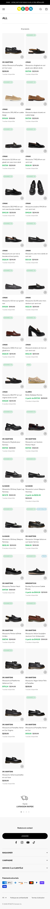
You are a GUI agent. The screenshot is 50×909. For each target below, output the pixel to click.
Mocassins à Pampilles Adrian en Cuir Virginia (13, 729)
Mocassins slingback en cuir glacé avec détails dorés (35, 66)
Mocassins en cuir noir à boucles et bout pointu (11, 255)
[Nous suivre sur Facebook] (16, 842)
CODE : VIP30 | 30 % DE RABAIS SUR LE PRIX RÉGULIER (25, 2)
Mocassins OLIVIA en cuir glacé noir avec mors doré (11, 160)
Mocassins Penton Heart (11, 586)
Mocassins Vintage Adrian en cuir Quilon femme (35, 540)
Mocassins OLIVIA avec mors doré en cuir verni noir (35, 302)
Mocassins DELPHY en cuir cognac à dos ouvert (12, 396)
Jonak (28, 62)
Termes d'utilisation (38, 897)
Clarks (28, 392)
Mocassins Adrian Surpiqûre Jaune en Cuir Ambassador (35, 634)
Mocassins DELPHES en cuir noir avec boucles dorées (12, 208)
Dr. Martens (7, 62)
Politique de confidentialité (19, 897)
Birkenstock (30, 583)
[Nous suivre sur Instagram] (22, 842)
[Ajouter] (22, 56)
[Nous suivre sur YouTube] (28, 842)
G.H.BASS (5, 486)
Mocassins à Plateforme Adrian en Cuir (11, 681)
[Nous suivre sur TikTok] (33, 842)
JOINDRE (25, 836)
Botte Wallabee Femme (33, 395)
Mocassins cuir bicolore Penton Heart (33, 443)
